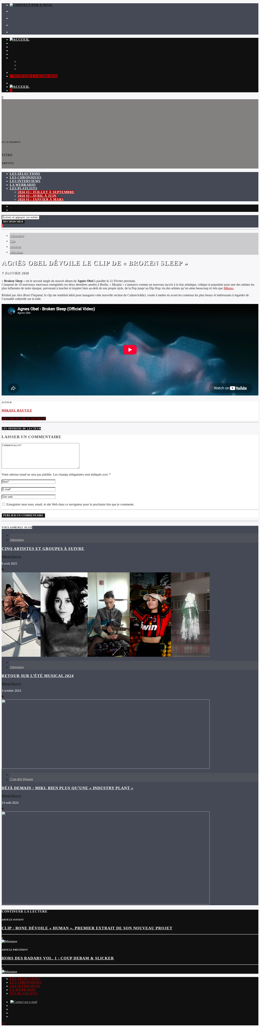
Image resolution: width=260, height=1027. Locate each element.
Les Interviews (25, 50)
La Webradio (23, 54)
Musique (15, 246)
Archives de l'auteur (24, 418)
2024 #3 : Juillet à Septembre (46, 61)
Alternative (17, 235)
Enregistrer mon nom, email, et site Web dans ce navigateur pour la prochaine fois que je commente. (70, 504)
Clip (12, 241)
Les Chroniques (25, 47)
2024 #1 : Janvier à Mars (41, 69)
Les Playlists (23, 58)
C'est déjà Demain (21, 779)
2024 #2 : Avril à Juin (37, 65)
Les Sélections (25, 43)
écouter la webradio (35, 76)
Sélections (16, 252)
